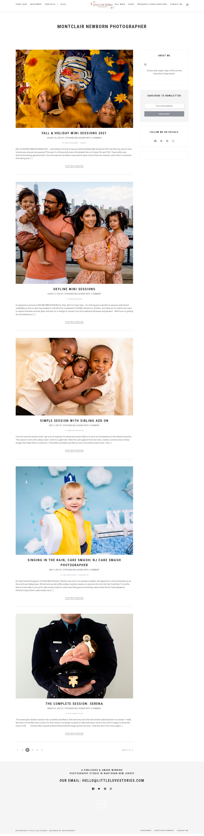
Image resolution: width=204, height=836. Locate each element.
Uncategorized (83, 575)
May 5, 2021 (54, 425)
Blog (63, 4)
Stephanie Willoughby (75, 138)
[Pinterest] (167, 141)
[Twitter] (161, 141)
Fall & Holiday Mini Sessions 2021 (74, 133)
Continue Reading (74, 166)
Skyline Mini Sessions (74, 289)
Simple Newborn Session (75, 430)
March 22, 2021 (54, 708)
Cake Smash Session (69, 575)
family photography (71, 143)
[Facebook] (155, 141)
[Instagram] (173, 141)
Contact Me (176, 4)
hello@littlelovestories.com (113, 780)
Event (131, 4)
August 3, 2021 (54, 294)
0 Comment (97, 138)
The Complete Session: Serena (74, 704)
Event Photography (164, 830)
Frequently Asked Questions (152, 4)
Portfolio (50, 4)
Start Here (21, 4)
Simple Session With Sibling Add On (74, 421)
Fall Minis (120, 4)
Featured (83, 143)
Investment (36, 4)
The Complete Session (75, 713)
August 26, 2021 (54, 138)
